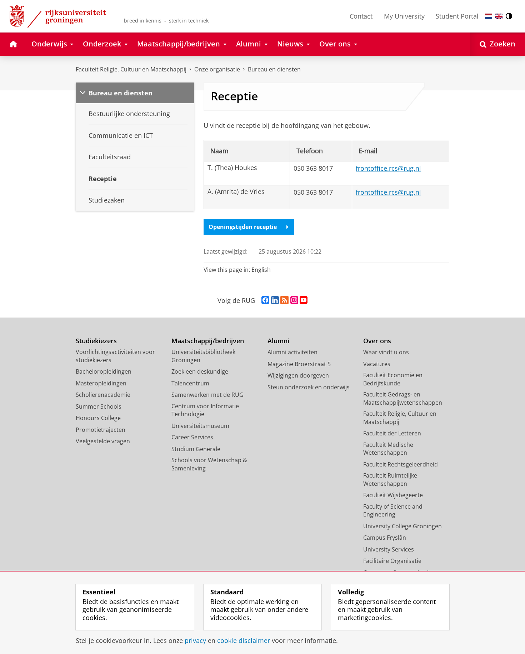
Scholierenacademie (103, 395)
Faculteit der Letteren (392, 433)
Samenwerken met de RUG (207, 395)
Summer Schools (98, 406)
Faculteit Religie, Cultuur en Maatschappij (131, 69)
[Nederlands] (488, 16)
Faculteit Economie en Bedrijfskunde (392, 379)
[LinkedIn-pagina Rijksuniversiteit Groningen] (275, 300)
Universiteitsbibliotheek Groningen (203, 356)
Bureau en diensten (274, 69)
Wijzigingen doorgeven (298, 375)
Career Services (192, 437)
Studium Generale (195, 449)
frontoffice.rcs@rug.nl (388, 168)
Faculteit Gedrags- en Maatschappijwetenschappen (402, 398)
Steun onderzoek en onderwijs (309, 387)
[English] (498, 16)
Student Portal (457, 16)
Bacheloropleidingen (103, 371)
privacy (195, 640)
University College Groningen (402, 526)
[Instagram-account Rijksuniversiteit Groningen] (294, 300)
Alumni (278, 341)
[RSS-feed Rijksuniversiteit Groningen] (284, 300)
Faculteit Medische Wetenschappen (388, 449)
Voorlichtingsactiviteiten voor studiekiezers (115, 356)
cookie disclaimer (243, 640)
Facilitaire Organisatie (392, 561)
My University (404, 16)
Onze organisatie (217, 69)
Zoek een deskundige (199, 371)
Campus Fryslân (384, 537)
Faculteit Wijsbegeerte (393, 495)
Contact (361, 16)
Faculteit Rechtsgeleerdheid (400, 464)
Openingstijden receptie (243, 227)
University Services (388, 549)
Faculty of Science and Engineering (392, 511)
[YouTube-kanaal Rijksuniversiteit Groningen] (304, 300)
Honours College (98, 418)
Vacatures (376, 364)
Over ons (377, 341)
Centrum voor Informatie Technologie (205, 410)
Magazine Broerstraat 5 (299, 364)
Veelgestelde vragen (103, 441)
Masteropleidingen (101, 383)
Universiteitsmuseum (200, 426)
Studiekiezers (96, 341)
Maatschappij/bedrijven (207, 341)
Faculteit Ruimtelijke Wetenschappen (390, 479)
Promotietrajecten (100, 430)
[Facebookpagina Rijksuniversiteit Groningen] (265, 300)
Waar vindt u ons (386, 352)
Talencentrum (190, 383)
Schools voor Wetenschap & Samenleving (209, 464)
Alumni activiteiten (293, 352)
